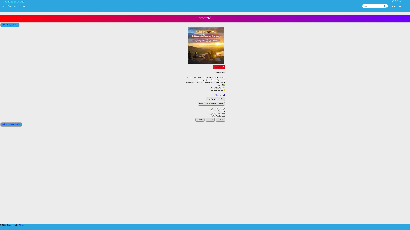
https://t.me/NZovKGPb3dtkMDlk (211, 103)
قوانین (393, 6)
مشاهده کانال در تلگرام (215, 99)
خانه (400, 6)
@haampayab (220, 95)
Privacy (21, 225)
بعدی (221, 120)
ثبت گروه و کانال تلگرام (9, 25)
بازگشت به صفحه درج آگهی (11, 124)
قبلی (211, 120)
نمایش (200, 120)
